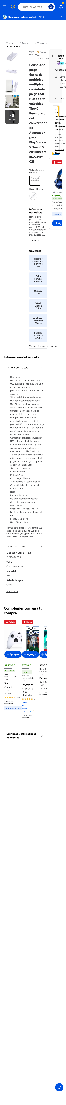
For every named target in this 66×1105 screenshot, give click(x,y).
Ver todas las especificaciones (43, 346)
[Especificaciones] (42, 546)
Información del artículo (21, 357)
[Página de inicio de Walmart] (12, 6)
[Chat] (59, 1087)
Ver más (35, 240)
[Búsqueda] (51, 6)
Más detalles (12, 591)
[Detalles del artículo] (42, 367)
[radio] (34, 181)
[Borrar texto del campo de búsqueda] (47, 7)
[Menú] (5, 6)
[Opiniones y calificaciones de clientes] (42, 735)
